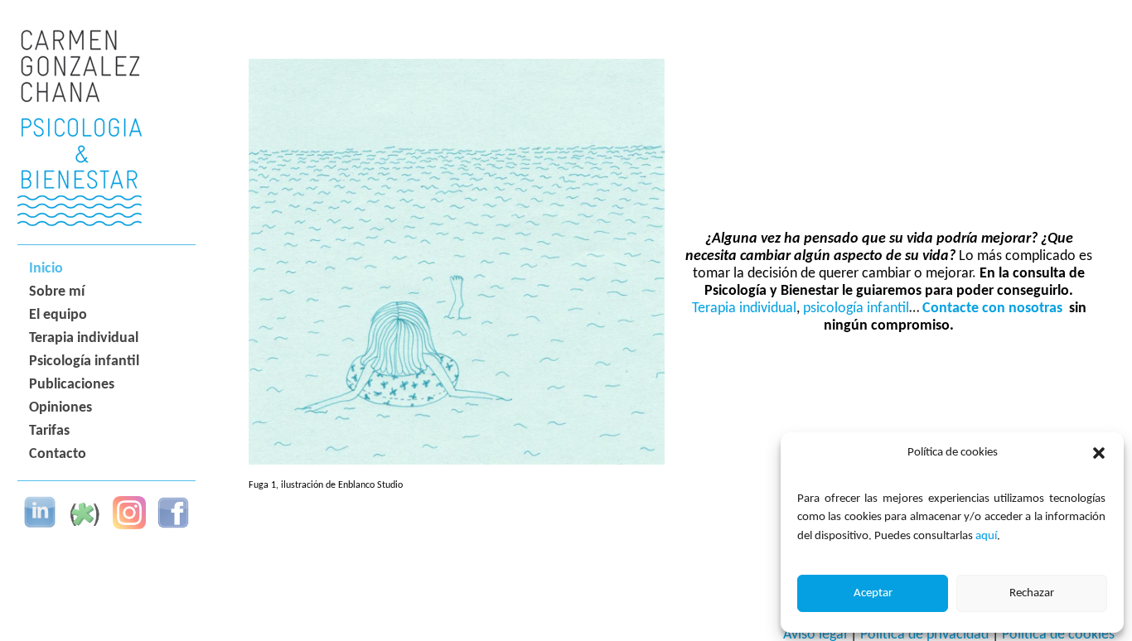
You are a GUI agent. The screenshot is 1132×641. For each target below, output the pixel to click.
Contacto (57, 454)
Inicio (46, 269)
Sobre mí (57, 292)
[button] (1099, 453)
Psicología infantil (84, 361)
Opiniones (60, 408)
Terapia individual (83, 338)
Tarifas (49, 431)
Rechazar (1031, 593)
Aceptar (873, 593)
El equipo (58, 315)
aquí (986, 536)
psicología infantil (856, 308)
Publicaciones (71, 385)
